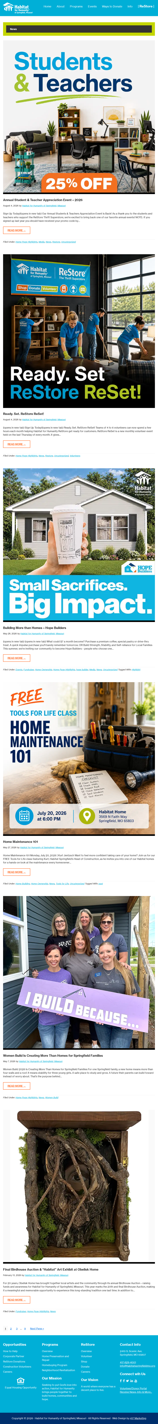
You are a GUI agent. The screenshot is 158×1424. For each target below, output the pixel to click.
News (48, 241)
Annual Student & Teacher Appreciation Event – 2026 (43, 200)
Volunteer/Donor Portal (133, 1388)
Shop (84, 1361)
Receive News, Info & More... (136, 1392)
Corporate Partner (13, 1356)
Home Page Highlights (26, 241)
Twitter (127, 1380)
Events (19, 669)
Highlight (136, 669)
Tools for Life (62, 883)
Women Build (51, 1097)
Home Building (23, 883)
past (101, 883)
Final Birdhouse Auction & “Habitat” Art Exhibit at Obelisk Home (50, 1269)
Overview (47, 1351)
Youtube (135, 1380)
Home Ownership (43, 669)
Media (42, 241)
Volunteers (75, 455)
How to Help (10, 1351)
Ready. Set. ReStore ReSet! (23, 414)
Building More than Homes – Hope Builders (34, 628)
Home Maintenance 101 (20, 842)
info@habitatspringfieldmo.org (137, 1365)
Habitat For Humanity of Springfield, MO (18, 8)
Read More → (17, 230)
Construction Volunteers (17, 1366)
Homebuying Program (54, 1365)
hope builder (82, 669)
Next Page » (37, 1329)
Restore (56, 241)
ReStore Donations (14, 1361)
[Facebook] (121, 1381)
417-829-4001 (128, 1362)
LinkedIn (131, 1380)
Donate (85, 1366)
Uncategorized (68, 241)
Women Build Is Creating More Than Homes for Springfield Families (53, 1055)
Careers (7, 1371)
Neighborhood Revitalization (58, 1370)
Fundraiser (28, 669)
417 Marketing (138, 1418)
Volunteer (86, 1356)
